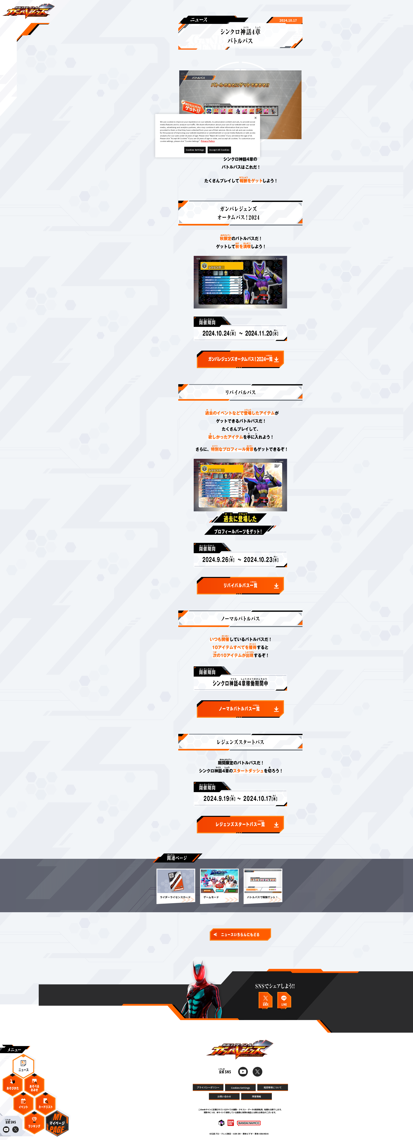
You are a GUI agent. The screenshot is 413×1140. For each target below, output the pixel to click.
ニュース (23, 1066)
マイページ (57, 1123)
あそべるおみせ (34, 1084)
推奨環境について (273, 1087)
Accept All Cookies (219, 150)
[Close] (255, 117)
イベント (23, 1103)
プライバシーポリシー (208, 1087)
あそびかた (13, 1084)
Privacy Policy (208, 141)
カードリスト (45, 1103)
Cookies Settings (240, 1087)
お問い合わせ (224, 1096)
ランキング (34, 1122)
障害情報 (256, 1096)
